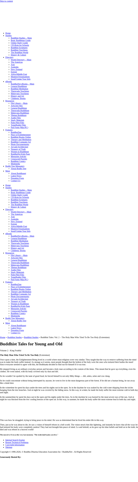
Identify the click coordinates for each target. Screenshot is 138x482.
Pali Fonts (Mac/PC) (19, 127)
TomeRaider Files (18, 125)
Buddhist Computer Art (21, 142)
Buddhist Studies (14, 337)
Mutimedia (15, 164)
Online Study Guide (19, 43)
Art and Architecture (19, 147)
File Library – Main (19, 103)
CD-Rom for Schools (20, 45)
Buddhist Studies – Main (21, 38)
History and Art (17, 96)
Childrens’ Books (18, 98)
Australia (14, 67)
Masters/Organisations (20, 77)
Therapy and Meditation (21, 139)
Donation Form (17, 178)
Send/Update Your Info (20, 79)
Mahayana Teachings (20, 93)
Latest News (16, 176)
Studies (8, 35)
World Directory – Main (21, 60)
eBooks (8, 81)
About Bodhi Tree (18, 168)
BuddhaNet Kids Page (20, 154)
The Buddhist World (19, 52)
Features (9, 130)
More (7, 171)
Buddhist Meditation (19, 89)
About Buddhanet (18, 173)
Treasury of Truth (18, 149)
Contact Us (15, 181)
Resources (9, 101)
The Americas (17, 62)
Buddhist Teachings (19, 50)
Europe (14, 72)
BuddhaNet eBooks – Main (22, 84)
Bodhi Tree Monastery (15, 166)
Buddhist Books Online (21, 137)
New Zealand (16, 69)
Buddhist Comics (18, 161)
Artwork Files (17, 106)
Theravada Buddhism (20, 110)
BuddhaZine (16, 132)
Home (8, 33)
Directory (9, 57)
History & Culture (18, 55)
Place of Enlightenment (21, 135)
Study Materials (17, 120)
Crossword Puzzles (19, 159)
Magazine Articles (18, 156)
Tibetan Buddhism (18, 115)
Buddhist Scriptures (19, 47)
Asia (13, 64)
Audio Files (16, 118)
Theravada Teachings (20, 91)
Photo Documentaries (20, 144)
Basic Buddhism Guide (21, 40)
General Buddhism (19, 86)
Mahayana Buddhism (20, 113)
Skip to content (6, 1)
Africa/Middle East (19, 74)
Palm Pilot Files (17, 122)
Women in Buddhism (20, 151)
